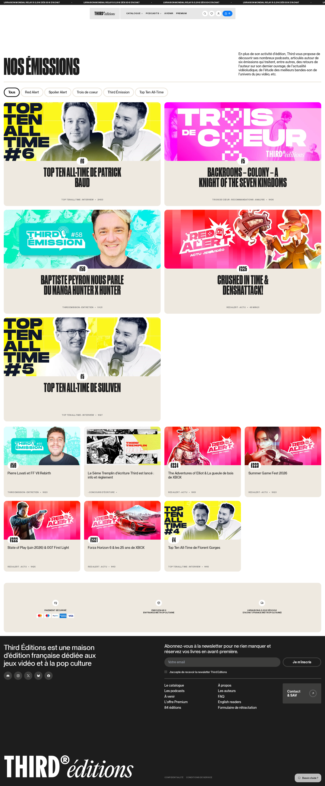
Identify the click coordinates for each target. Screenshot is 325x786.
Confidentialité (173, 777)
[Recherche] (205, 13)
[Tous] (12, 92)
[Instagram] (18, 676)
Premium (181, 13)
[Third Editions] (105, 13)
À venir (168, 13)
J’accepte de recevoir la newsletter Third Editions (198, 672)
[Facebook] (48, 676)
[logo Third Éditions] (69, 766)
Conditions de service (199, 777)
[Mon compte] (218, 13)
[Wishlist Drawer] (212, 13)
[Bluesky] (38, 676)
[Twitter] (28, 676)
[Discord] (8, 676)
